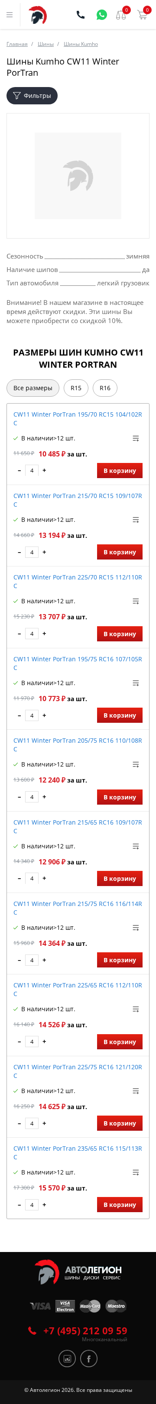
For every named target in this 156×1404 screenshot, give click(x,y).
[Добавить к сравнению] (136, 438)
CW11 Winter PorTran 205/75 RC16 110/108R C (77, 744)
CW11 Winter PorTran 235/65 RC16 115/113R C (77, 1152)
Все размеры (32, 388)
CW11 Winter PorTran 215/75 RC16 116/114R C (77, 907)
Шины (46, 44)
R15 (76, 388)
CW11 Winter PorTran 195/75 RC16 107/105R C (77, 663)
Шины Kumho (81, 44)
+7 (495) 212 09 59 (85, 1330)
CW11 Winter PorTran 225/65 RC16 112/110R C (77, 989)
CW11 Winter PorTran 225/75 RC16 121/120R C (77, 1071)
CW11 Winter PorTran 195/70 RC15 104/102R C (77, 418)
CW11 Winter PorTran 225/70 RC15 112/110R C (77, 581)
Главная (17, 44)
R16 (105, 388)
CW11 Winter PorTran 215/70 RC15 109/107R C (77, 500)
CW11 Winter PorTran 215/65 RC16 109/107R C (77, 826)
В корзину (120, 470)
